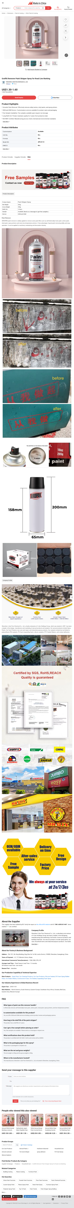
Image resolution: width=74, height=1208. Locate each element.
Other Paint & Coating (32, 13)
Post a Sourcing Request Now (52, 1101)
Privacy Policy (64, 1203)
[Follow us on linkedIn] (53, 1199)
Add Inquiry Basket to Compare (37, 69)
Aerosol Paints (23, 1148)
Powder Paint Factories (25, 1180)
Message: (9, 1086)
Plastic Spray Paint (23, 1184)
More (3, 1192)
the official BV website (43, 924)
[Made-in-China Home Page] (37, 3)
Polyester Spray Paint (9, 1189)
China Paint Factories (9, 1180)
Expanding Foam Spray (44, 978)
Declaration (56, 1203)
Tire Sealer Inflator (11, 978)
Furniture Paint (33, 1172)
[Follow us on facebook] (59, 1196)
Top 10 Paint (22, 1189)
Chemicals (10, 13)
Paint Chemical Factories (58, 1180)
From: (10, 1076)
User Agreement (47, 1203)
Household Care (59, 1148)
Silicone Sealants (6, 1155)
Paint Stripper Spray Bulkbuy (49, 1189)
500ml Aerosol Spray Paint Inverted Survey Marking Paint (37, 1130)
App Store (6, 1196)
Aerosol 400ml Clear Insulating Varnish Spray (50, 1130)
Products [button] (18, 8)
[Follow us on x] (62, 1196)
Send (15, 1101)
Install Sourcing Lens (10, 1199)
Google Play (17, 1196)
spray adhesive (41, 1152)
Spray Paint (15, 976)
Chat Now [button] (56, 97)
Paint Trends (33, 1189)
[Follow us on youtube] (67, 1196)
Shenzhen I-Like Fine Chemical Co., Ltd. (17, 81)
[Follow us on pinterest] (70, 1196)
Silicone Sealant (50, 976)
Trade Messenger (30, 1196)
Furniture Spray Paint (52, 1184)
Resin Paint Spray (37, 1184)
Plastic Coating (20, 1172)
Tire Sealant (33, 978)
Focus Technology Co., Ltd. (24, 1203)
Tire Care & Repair (24, 1152)
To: (11, 1081)
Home (3, 13)
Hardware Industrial (42, 1148)
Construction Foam (23, 978)
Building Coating (7, 1172)
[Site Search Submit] (48, 8)
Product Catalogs (27, 1145)
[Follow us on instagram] (64, 1196)
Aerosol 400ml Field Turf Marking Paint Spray (65, 1130)
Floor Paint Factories (42, 1180)
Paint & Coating (19, 13)
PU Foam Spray (60, 976)
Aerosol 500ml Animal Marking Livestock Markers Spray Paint (8, 1130)
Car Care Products (38, 976)
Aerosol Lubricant (7, 1152)
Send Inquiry (19, 97)
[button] (3, 3)
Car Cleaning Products (26, 976)
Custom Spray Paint (8, 1184)
